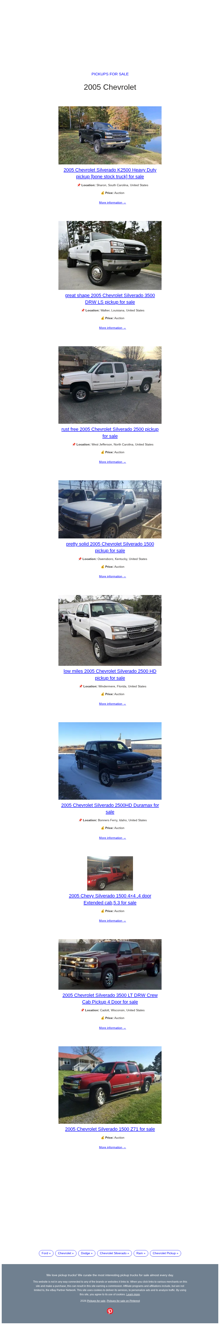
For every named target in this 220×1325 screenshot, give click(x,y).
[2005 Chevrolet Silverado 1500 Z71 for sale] (110, 1122)
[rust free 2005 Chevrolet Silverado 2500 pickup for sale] (110, 422)
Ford (45, 1253)
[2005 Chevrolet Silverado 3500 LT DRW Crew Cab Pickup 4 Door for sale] (110, 988)
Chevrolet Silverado (113, 1253)
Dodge (85, 1253)
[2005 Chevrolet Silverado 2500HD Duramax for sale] (110, 798)
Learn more (133, 1294)
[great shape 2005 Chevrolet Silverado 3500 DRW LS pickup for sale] (110, 289)
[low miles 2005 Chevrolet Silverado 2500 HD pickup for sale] (110, 664)
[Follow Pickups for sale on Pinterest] (110, 1313)
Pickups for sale (110, 74)
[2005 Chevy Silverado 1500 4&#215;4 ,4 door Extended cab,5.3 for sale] (110, 889)
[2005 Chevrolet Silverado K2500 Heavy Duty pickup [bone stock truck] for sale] (110, 163)
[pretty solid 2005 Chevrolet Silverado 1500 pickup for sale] (110, 537)
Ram (139, 1253)
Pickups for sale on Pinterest (123, 1300)
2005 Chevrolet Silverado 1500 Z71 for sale (110, 1129)
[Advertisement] (110, 32)
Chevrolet (64, 1253)
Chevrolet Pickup (164, 1253)
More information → (112, 202)
